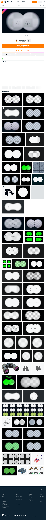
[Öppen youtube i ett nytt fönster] (25, 514)
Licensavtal (17, 492)
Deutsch (40, 497)
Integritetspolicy (40, 515)
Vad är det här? (13, 58)
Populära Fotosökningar (18, 501)
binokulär (5, 87)
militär (28, 87)
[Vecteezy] (2, 2)
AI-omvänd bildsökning (4, 503)
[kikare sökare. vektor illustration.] (33, 112)
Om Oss (29, 496)
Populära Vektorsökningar (18, 498)
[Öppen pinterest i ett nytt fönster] (19, 514)
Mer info (4, 61)
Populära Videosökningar (18, 504)
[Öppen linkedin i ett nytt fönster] (17, 514)
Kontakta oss (30, 495)
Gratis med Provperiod (23, 46)
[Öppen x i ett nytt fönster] (23, 514)
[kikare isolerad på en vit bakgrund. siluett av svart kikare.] (8, 192)
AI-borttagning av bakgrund (5, 506)
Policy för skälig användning (37, 516)
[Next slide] (41, 87)
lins (23, 87)
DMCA (16, 494)
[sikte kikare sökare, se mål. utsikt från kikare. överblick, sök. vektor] (38, 179)
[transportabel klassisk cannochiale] (10, 368)
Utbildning (4, 499)
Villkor (35, 515)
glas (33, 87)
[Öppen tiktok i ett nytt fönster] (21, 514)
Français (40, 499)
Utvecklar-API (4, 501)
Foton (12, 1)
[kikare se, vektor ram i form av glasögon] (11, 125)
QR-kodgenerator (5, 508)
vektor (18, 87)
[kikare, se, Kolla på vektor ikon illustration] (26, 368)
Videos (17, 1)
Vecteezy (3, 494)
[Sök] (40, 5)
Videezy (3, 495)
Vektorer (6, 1)
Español (40, 494)
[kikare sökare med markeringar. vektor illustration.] (13, 139)
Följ (28, 41)
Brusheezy (4, 492)
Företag (3, 497)
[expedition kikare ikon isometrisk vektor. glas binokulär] (22, 470)
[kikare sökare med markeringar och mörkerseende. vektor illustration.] (12, 446)
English (40, 492)
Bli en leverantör (30, 499)
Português (41, 495)
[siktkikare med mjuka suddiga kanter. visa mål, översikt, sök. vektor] (12, 112)
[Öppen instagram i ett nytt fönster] (15, 514)
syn (14, 87)
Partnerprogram (18, 495)
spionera (38, 87)
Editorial (23, 1)
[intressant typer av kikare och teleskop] (36, 470)
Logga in (39, 1)
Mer (5, 2)
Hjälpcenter (30, 492)
